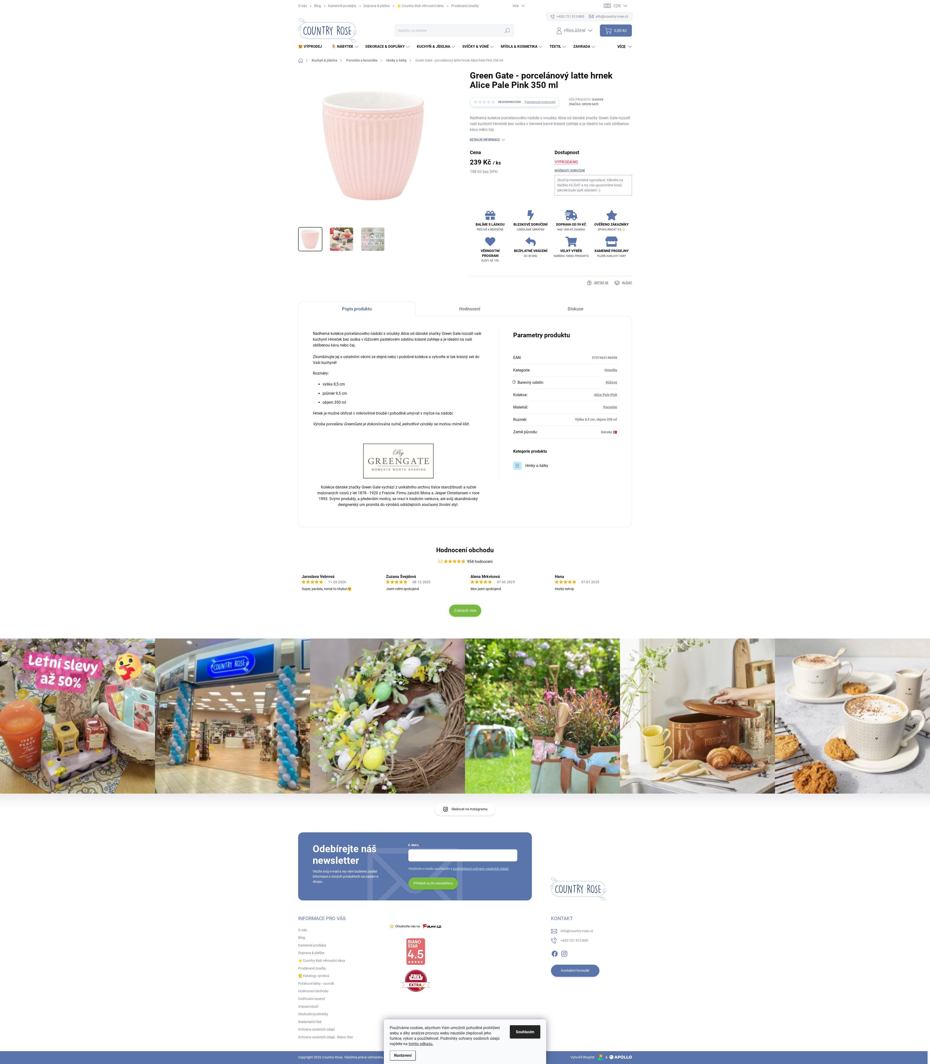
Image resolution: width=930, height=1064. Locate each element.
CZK (617, 6)
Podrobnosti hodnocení (540, 102)
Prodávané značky (465, 6)
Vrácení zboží (308, 1007)
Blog (317, 6)
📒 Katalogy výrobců (313, 976)
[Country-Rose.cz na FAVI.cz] (416, 981)
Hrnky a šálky (536, 465)
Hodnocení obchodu (465, 550)
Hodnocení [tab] (469, 308)
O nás (302, 6)
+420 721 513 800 (574, 940)
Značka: (584, 104)
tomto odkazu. (421, 1043)
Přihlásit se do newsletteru (433, 883)
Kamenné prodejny (342, 6)
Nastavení (402, 1055)
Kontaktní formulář (575, 970)
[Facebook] (554, 952)
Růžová (611, 382)
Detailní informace (485, 139)
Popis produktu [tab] (357, 308)
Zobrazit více (465, 610)
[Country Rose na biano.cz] (415, 951)
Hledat (507, 30)
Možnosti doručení (570, 170)
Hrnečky (610, 370)
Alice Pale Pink (605, 395)
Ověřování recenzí (311, 999)
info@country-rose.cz (577, 931)
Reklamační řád (309, 1022)
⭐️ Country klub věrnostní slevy (420, 6)
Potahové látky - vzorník (316, 983)
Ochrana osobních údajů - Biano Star (325, 1037)
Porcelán (610, 407)
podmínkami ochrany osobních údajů (481, 869)
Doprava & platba (377, 6)
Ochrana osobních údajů (316, 1029)
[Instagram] (564, 952)
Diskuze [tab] (575, 308)
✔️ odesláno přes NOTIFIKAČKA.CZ (45, 1053)
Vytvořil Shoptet (583, 1057)
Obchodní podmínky (313, 1014)
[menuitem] (312, 46)
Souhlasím (525, 1032)
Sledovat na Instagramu (469, 809)
